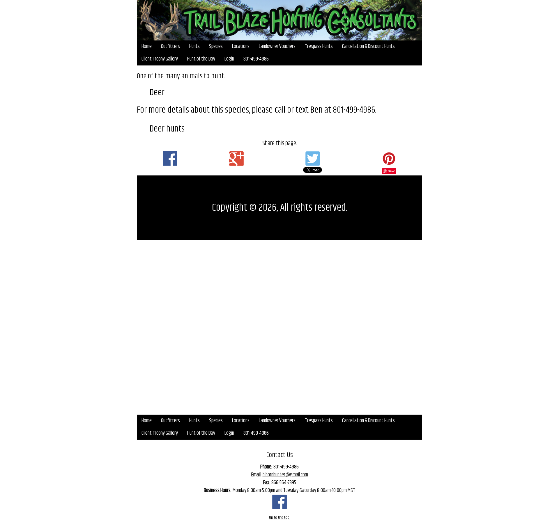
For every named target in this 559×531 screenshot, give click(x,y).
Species (216, 46)
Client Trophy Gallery (159, 59)
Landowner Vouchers (277, 46)
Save (391, 171)
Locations (241, 46)
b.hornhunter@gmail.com (285, 475)
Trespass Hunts (319, 46)
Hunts (194, 46)
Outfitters (170, 46)
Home (146, 46)
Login (229, 59)
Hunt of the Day (201, 59)
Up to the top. (279, 517)
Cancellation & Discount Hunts (368, 46)
